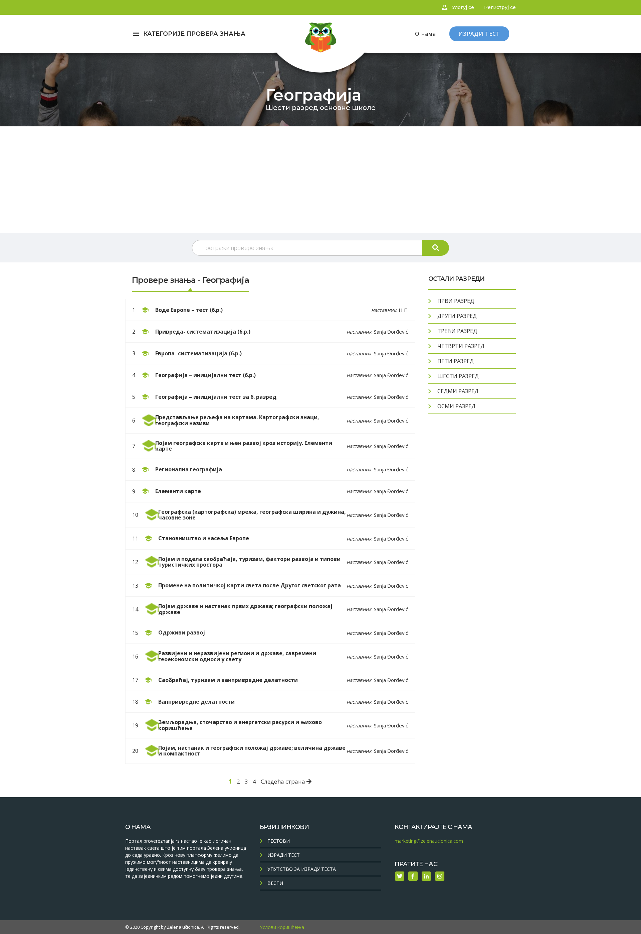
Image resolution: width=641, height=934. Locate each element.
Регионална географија (188, 469)
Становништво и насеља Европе (203, 538)
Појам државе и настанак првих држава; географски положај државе (245, 609)
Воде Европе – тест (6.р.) (189, 310)
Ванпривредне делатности (196, 701)
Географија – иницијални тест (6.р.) (205, 375)
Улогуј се (463, 7)
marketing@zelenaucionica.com (429, 841)
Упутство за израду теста (301, 869)
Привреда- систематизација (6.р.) (202, 331)
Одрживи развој (181, 632)
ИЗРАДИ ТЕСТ (479, 33)
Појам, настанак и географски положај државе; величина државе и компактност (252, 750)
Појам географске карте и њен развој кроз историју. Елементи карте (243, 446)
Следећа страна (283, 781)
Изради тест (283, 855)
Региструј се (500, 7)
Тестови (278, 841)
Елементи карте (178, 491)
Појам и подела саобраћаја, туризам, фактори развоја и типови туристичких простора (249, 562)
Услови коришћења (282, 927)
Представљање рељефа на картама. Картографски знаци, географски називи (237, 420)
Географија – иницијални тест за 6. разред (215, 396)
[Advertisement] (320, 180)
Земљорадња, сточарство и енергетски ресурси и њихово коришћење (240, 725)
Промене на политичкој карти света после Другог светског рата (249, 585)
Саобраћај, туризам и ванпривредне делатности (228, 680)
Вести (275, 883)
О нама (425, 33)
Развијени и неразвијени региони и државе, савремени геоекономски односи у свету (237, 656)
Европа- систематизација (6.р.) (198, 353)
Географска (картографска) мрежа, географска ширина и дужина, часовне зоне (252, 514)
